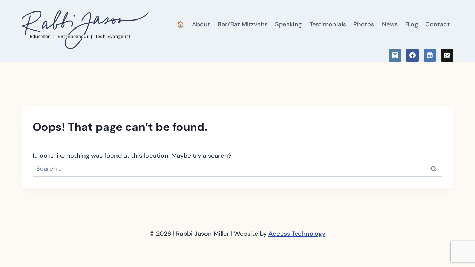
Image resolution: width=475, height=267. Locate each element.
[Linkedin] (430, 55)
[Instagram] (395, 55)
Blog (411, 24)
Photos (363, 24)
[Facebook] (412, 55)
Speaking (288, 24)
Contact (437, 24)
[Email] (447, 55)
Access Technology (296, 233)
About (201, 24)
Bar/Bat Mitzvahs (243, 24)
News (390, 24)
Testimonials (327, 24)
